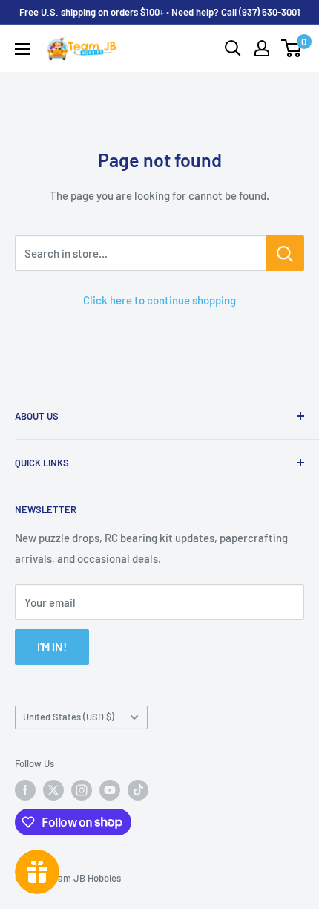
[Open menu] (22, 49)
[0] (292, 48)
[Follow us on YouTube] (109, 790)
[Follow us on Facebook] (25, 790)
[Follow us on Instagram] (81, 790)
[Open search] (233, 48)
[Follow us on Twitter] (53, 790)
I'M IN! (52, 646)
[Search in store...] (285, 253)
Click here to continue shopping (159, 300)
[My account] (261, 48)
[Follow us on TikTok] (138, 790)
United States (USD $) (68, 717)
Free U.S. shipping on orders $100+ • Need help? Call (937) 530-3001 (159, 12)
